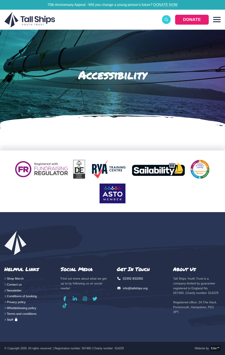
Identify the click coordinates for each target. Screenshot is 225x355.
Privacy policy (16, 302)
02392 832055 (132, 278)
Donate (192, 19)
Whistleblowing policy (21, 308)
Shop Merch (15, 278)
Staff (10, 319)
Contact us (14, 284)
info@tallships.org (135, 288)
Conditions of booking (22, 296)
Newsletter (14, 290)
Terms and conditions (21, 313)
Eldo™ (215, 348)
